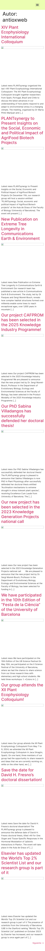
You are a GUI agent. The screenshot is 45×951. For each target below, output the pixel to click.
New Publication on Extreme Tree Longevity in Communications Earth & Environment (20, 229)
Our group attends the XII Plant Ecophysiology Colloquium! (22, 692)
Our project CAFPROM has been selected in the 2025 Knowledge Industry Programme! (22, 322)
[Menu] (37, 5)
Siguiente (38, 943)
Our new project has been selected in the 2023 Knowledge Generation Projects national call (20, 512)
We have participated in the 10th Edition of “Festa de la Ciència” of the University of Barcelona (21, 605)
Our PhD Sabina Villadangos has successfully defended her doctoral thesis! (22, 416)
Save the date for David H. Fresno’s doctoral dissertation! (21, 775)
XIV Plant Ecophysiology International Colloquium (15, 34)
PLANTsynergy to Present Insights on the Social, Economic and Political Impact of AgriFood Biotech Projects (22, 130)
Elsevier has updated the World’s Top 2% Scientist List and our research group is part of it (22, 863)
